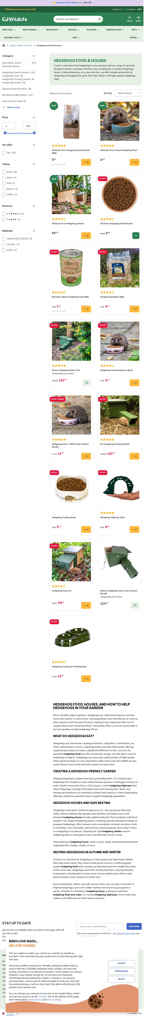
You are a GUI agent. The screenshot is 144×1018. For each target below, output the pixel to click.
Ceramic (13, 244)
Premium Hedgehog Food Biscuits (116, 223)
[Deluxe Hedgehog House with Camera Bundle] (120, 561)
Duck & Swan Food (14, 101)
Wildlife (72, 30)
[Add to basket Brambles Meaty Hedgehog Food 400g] (86, 309)
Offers (133, 38)
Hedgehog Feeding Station (18, 79)
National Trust (12, 38)
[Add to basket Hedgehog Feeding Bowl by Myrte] (134, 382)
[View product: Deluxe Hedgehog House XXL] (87, 382)
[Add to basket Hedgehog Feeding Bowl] (86, 529)
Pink (11, 183)
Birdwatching (113, 30)
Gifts (134, 30)
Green (12, 171)
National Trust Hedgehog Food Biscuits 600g (71, 151)
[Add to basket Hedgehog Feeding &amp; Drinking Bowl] (86, 678)
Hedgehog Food (12, 75)
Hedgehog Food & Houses (18, 72)
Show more (13, 107)
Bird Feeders (29, 30)
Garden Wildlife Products (21, 45)
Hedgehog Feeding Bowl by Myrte (116, 370)
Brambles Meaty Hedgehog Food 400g (70, 297)
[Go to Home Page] (3, 45)
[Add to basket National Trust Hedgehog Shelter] (86, 235)
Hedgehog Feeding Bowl (64, 517)
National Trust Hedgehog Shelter (68, 223)
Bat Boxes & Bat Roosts (17, 94)
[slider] (5, 133)
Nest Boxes (52, 30)
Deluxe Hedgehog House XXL (66, 370)
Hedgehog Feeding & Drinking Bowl (69, 666)
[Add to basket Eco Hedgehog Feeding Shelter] (134, 456)
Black (11, 177)
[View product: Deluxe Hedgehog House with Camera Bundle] (135, 605)
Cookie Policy (35, 999)
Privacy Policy (54, 999)
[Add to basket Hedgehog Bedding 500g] (134, 309)
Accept (121, 963)
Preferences (121, 971)
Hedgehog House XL (62, 590)
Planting (91, 30)
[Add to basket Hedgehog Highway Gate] (134, 529)
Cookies (43, 996)
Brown (12, 188)
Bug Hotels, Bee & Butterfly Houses (19, 64)
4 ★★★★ (14, 219)
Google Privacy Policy (125, 933)
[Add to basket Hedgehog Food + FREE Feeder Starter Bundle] (86, 456)
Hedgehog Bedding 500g (112, 297)
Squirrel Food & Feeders (16, 88)
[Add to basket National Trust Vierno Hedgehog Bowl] (134, 162)
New (75, 38)
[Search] (99, 19)
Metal (12, 249)
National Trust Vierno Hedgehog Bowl (118, 150)
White (12, 194)
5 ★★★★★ (15, 213)
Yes (11, 152)
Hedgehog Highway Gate (112, 517)
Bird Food (7, 30)
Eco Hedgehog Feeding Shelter (115, 444)
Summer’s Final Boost (66, 2)
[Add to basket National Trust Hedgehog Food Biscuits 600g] (86, 162)
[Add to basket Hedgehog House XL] (86, 605)
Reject (121, 979)
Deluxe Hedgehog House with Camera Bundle (118, 592)
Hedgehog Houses (13, 82)
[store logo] (14, 19)
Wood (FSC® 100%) (19, 238)
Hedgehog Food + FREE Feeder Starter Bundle (70, 445)
